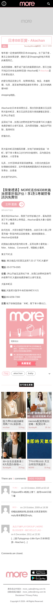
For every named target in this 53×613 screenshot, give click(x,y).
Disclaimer (19, 595)
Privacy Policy (32, 595)
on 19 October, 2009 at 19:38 (34, 507)
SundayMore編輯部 (32, 46)
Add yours (36, 479)
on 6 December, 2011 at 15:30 (25, 534)
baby (30, 373)
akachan (18, 373)
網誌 (5, 46)
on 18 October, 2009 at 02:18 (35, 488)
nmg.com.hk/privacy (31, 349)
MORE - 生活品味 (34, 467)
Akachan (44, 71)
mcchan (6, 427)
